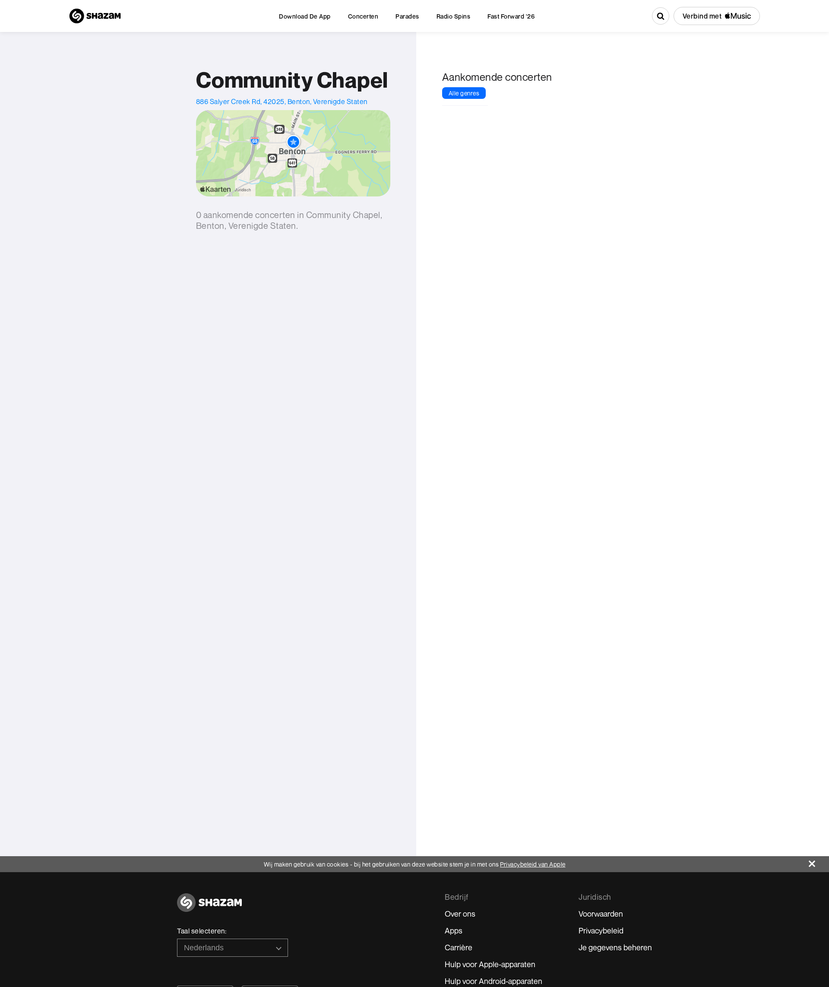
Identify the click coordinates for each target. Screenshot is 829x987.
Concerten (363, 16)
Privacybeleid (601, 930)
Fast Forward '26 (511, 16)
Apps (453, 930)
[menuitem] (304, 16)
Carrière (458, 947)
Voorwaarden (601, 913)
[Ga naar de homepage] (209, 907)
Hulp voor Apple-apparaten (490, 964)
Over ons (460, 913)
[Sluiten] (819, 861)
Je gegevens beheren (615, 947)
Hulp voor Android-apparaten (493, 981)
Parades (407, 16)
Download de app (305, 16)
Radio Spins (454, 16)
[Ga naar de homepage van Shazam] (95, 16)
